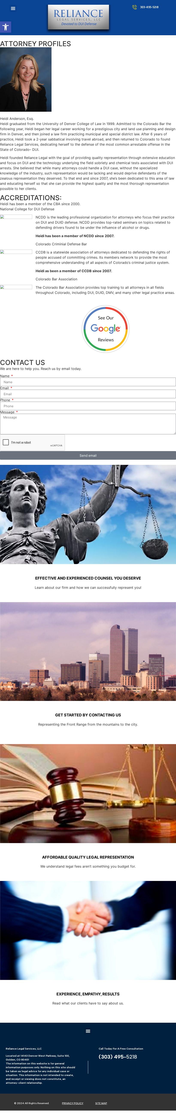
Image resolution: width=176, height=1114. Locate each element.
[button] (5, 27)
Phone (5, 400)
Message (7, 412)
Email (5, 388)
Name (5, 376)
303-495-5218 (149, 7)
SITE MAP (101, 1103)
